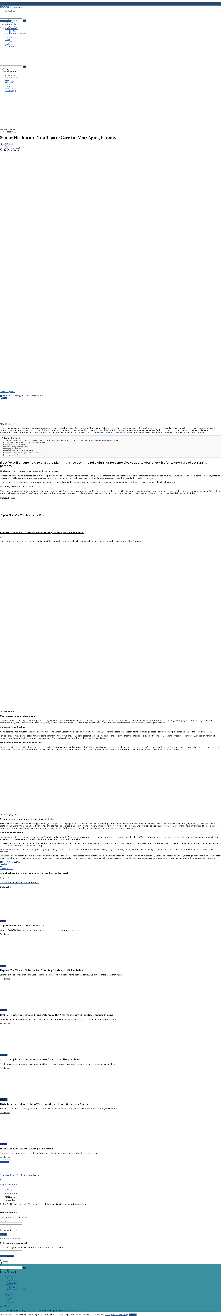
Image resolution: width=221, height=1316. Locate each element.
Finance (8, 42)
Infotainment (11, 20)
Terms (7, 1196)
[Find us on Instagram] (2, 7)
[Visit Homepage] (17, 19)
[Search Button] (24, 20)
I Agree (133, 1315)
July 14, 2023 (6, 146)
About (7, 1189)
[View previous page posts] (0, 537)
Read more (5, 934)
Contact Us (10, 1198)
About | (8, 4)
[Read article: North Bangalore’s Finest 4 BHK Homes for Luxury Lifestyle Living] (110, 1039)
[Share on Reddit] (6, 398)
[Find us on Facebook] (0, 7)
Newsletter (10, 1200)
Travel (7, 40)
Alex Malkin (8, 144)
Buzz (7, 35)
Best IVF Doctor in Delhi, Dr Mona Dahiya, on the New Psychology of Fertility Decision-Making (56, 1015)
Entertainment (11, 29)
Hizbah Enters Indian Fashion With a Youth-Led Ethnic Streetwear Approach (45, 1104)
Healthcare (10, 44)
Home (3, 132)
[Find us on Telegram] (8, 7)
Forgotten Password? (10, 1238)
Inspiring (13, 26)
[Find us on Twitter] (6, 7)
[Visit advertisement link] (69, 127)
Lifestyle (13, 31)
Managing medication (12, 449)
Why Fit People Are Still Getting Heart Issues (26, 1148)
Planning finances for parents (15, 445)
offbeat (16, 148)
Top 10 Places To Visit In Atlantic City (22, 515)
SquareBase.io (79, 1204)
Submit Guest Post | (14, 7)
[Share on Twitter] (41, 396)
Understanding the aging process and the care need (24, 442)
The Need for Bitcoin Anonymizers (19, 1175)
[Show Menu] (1, 50)
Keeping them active (11, 455)
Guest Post (10, 1191)
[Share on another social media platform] (1, 400)
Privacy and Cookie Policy (116, 1315)
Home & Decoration (18, 33)
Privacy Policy (11, 1193)
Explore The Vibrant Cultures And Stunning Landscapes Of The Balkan (42, 532)
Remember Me (10, 1230)
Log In (4, 1260)
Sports (12, 22)
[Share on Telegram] (4, 398)
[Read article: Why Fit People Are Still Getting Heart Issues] (110, 1128)
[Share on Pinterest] (2, 398)
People (12, 24)
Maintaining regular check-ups (15, 447)
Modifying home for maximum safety (18, 451)
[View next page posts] (1, 537)
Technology (10, 46)
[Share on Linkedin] (1, 398)
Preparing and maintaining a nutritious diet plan (22, 453)
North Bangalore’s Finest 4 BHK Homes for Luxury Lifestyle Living (40, 1059)
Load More (5, 1159)
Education (9, 37)
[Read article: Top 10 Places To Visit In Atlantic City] (110, 506)
